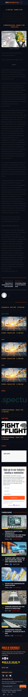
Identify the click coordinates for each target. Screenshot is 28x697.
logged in (12, 456)
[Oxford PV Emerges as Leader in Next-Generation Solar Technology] (14, 428)
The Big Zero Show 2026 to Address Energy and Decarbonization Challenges (12, 336)
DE (7, 694)
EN (4, 694)
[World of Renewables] (5, 658)
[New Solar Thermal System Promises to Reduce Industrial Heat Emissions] (14, 349)
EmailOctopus (17, 505)
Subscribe (23, 687)
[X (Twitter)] (3, 675)
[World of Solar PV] (11, 663)
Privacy (4, 692)
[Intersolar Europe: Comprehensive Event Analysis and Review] (14, 574)
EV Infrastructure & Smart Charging (8, 555)
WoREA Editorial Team (10, 25)
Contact (14, 692)
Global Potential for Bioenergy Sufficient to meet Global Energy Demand (7, 284)
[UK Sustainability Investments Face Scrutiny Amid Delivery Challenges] (14, 375)
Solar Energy (4, 603)
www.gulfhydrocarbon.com (9, 271)
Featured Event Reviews (6, 580)
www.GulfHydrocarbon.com (9, 221)
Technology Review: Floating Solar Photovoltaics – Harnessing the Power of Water (15, 631)
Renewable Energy (14, 27)
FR (11, 694)
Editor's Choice (5, 528)
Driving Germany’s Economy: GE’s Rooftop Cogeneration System (20, 284)
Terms (9, 692)
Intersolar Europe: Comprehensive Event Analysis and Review (15, 584)
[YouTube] (10, 675)
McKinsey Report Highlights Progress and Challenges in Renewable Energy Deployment (12, 415)
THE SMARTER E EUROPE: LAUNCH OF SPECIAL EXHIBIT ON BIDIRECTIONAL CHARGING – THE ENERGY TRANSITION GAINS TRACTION (15, 560)
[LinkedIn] (6, 675)
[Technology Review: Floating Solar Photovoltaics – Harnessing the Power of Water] (14, 621)
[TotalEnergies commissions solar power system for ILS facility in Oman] (14, 597)
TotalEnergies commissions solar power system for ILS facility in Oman (15, 607)
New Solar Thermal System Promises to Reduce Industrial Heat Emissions (13, 362)
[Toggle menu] (21, 2)
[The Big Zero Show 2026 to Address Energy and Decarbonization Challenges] (14, 324)
